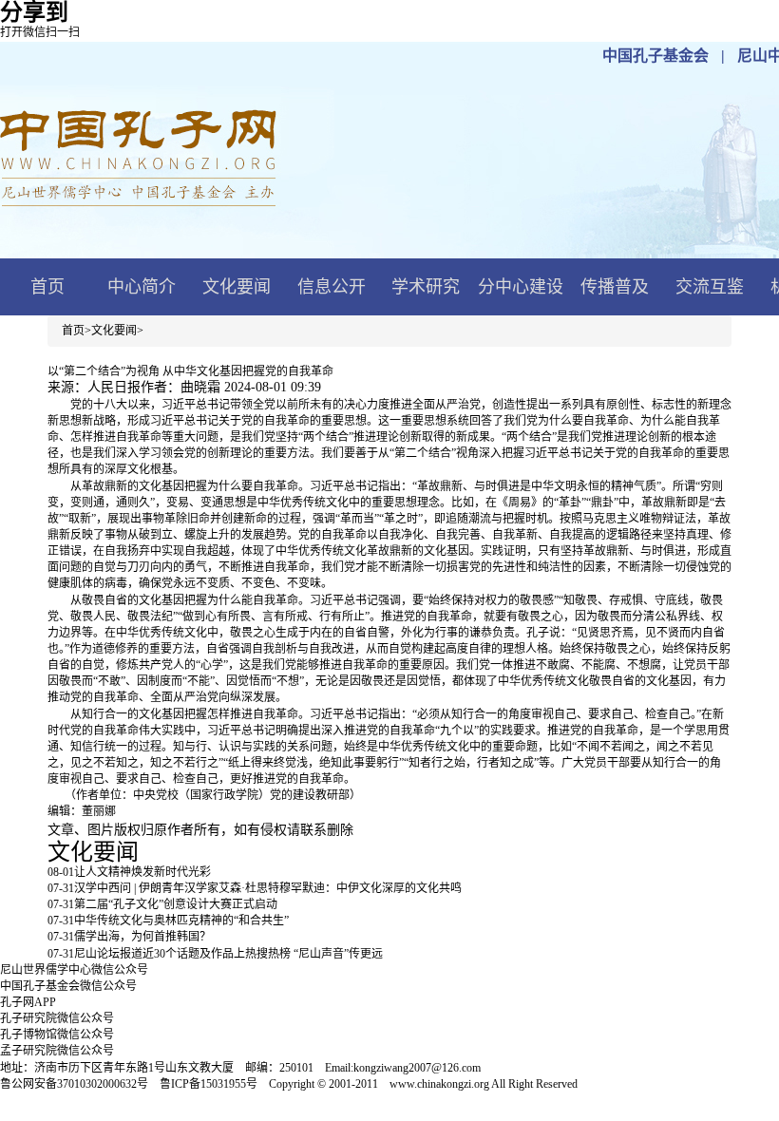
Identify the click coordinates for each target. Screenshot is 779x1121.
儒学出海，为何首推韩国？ (142, 936)
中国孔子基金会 (655, 56)
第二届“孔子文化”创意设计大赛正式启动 (175, 904)
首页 (47, 286)
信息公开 (331, 286)
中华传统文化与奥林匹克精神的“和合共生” (181, 920)
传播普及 (614, 286)
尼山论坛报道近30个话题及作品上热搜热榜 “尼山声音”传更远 (228, 953)
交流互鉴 (709, 286)
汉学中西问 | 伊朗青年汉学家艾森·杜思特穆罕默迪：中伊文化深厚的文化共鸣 (268, 888)
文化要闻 (236, 286)
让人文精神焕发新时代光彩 (142, 872)
